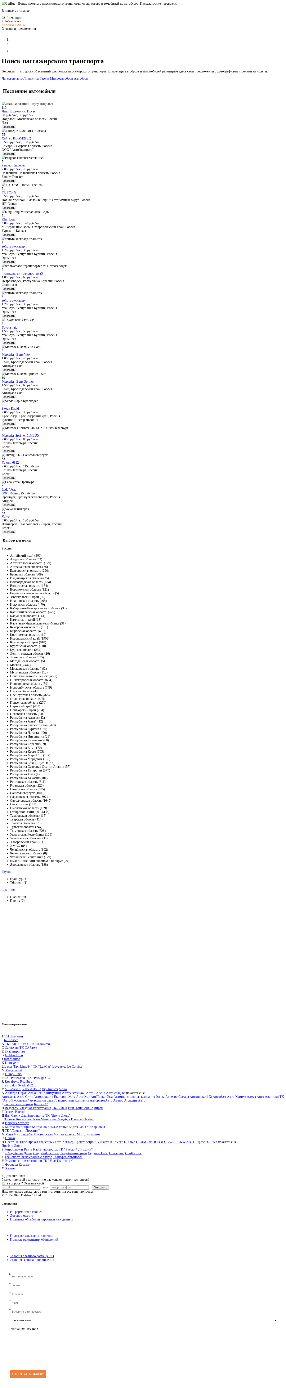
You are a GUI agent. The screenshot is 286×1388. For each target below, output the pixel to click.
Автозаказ (9, 1096)
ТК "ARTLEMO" (17, 1044)
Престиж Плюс (16, 1142)
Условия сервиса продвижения (32, 1260)
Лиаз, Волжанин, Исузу (19, 111)
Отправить (100, 1187)
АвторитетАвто (101, 1100)
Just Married (12, 1059)
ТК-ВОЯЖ (59, 1108)
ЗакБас (89, 1119)
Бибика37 (41, 1104)
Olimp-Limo (13, 1074)
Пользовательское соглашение (31, 1235)
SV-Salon (10, 1085)
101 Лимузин (13, 1036)
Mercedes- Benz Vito (16, 354)
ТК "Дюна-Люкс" (58, 1115)
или (45, 1187)
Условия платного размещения (32, 1256)
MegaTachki (13, 1070)
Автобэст (219, 1096)
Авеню (118, 1100)
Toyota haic (9, 327)
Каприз (26, 1127)
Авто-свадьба (115, 1093)
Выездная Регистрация (34, 1108)
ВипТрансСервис (80, 1108)
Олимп (10, 1138)
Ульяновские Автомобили (23, 1160)
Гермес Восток (14, 1111)
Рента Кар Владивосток (41, 1149)
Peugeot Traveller (13, 165)
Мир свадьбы (23, 1134)
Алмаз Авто (255, 1096)
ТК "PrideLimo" (15, 1078)
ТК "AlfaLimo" (40, 1044)
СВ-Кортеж (133, 1153)
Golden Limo (14, 1055)
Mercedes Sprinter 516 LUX (21, 435)
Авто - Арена (95, 1093)
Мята (9, 1134)
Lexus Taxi (11, 1066)
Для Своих (12, 1115)
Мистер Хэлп (43, 1134)
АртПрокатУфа (102, 1096)
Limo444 (26, 1066)
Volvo (6, 516)
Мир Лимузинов (88, 1134)
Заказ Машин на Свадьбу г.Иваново (58, 1119)
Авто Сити (25, 1096)
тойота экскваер (13, 246)
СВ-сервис (116, 1153)
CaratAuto (12, 1047)
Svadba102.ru (27, 1085)
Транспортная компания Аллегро (28, 1157)
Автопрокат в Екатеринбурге (54, 1096)
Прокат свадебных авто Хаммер (50, 1142)
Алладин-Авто (134, 1100)
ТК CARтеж (28, 1047)
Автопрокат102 (201, 1096)
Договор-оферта (21, 1215)
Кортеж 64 (12, 1127)
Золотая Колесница (18, 1119)
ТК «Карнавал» (95, 1127)
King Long (9, 219)
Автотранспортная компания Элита (139, 1096)
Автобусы (81, 78)
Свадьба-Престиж (46, 1153)
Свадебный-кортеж (73, 1153)
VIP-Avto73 (13, 1089)
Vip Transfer (50, 1089)
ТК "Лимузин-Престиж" (22, 1130)
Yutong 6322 (10, 462)
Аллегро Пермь (16, 1093)
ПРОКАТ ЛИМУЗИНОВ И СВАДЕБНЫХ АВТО (160, 1142)
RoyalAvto (12, 1081)
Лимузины (31, 78)
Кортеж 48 (76, 1127)
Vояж (63, 1089)
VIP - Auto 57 (31, 1089)
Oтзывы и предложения (19, 28)
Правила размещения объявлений (34, 1239)
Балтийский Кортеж (18, 1104)
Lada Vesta (9, 489)
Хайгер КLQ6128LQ (16, 138)
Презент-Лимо (206, 1142)
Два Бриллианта (32, 1115)
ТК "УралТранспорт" (58, 1160)
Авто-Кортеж (236, 1096)
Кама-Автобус (58, 1127)
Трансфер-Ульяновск (67, 1157)
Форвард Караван (18, 1164)
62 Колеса (11, 1040)
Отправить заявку (28, 1374)
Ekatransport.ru (15, 1051)
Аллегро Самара (177, 1096)
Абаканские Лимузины (44, 1093)
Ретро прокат (13, 1149)
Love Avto (59, 1066)
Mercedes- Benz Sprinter (18, 381)
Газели (44, 78)
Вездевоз (11, 1108)
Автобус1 (83, 1096)
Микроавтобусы (61, 78)
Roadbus (26, 1081)
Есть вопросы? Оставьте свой (23, 1183)
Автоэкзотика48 (73, 1093)
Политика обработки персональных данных (41, 1219)
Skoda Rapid (10, 408)
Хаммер (10, 1168)
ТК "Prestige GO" (39, 1078)
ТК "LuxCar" (42, 1066)
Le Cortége (74, 1066)
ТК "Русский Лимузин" (76, 1149)
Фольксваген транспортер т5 (22, 273)
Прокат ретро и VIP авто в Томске (98, 1142)
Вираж (98, 1108)
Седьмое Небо (98, 1153)
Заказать (9, 126)
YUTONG (9, 192)
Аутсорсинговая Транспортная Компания (59, 1100)
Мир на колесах (65, 1134)
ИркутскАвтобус (17, 1123)
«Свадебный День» (18, 1153)
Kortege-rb (12, 1062)
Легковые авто (12, 78)
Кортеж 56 (39, 1127)
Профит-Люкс (12, 1145)
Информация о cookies (26, 1212)
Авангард (272, 1096)
